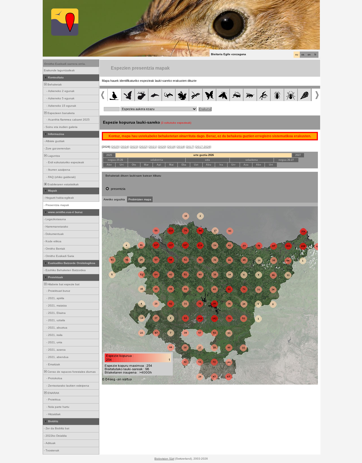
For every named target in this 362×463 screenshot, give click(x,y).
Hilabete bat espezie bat (63, 284)
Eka (184, 164)
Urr (233, 164)
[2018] (180, 146)
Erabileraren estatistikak (63, 184)
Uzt (196, 164)
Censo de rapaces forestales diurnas (71, 371)
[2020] (162, 146)
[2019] (171, 146)
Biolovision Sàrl (164, 458)
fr (315, 54)
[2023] (134, 146)
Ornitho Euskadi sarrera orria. (65, 63)
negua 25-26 (115, 159)
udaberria (156, 159)
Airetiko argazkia (114, 199)
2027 (298, 155)
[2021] (152, 146)
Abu (208, 164)
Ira (221, 164)
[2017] (190, 146)
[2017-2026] (203, 146)
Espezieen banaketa (61, 113)
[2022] (143, 146)
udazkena (251, 159)
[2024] (124, 146)
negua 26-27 (286, 159)
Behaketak (54, 84)
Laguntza (53, 155)
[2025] (115, 146)
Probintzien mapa (139, 199)
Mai (171, 164)
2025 (109, 155)
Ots (134, 164)
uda (207, 159)
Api (159, 164)
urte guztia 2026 (203, 155)
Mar (146, 164)
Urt (122, 164)
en (309, 54)
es (302, 54)
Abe (109, 164)
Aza (246, 164)
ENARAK (53, 393)
